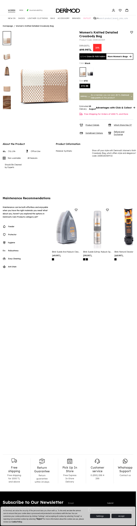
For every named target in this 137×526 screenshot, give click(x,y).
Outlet (87, 18)
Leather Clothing (38, 18)
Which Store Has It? (123, 125)
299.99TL (87, 255)
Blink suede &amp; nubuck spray (97, 252)
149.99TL (56, 255)
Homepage (8, 26)
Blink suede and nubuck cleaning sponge (66, 252)
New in (12, 18)
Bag (53, 18)
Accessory (64, 18)
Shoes (21, 18)
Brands (76, 18)
